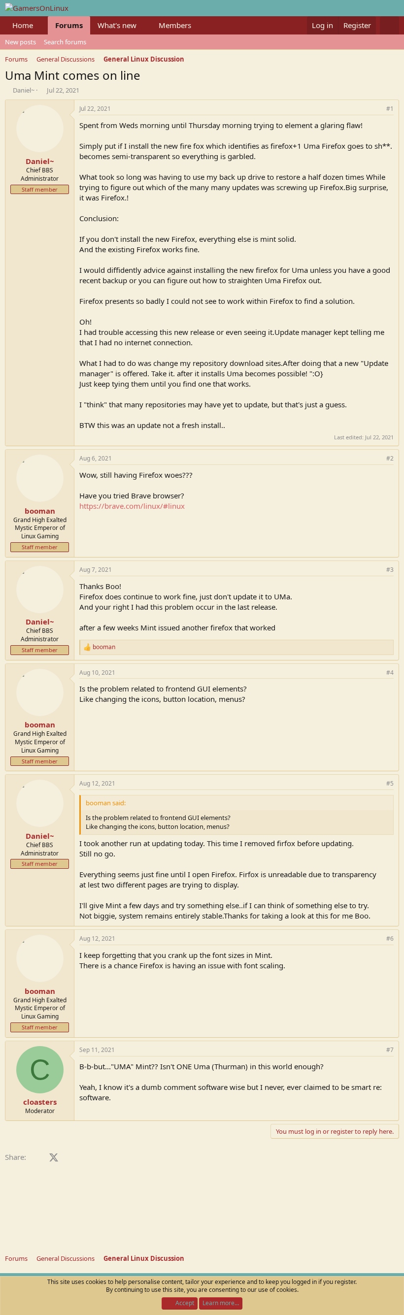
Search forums (65, 41)
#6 (390, 938)
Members (175, 25)
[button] (41, 25)
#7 (390, 1050)
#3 (390, 569)
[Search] (389, 25)
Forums (69, 25)
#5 (390, 783)
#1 (390, 108)
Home (22, 25)
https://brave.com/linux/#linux (132, 506)
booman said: (106, 802)
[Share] (376, 109)
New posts (20, 41)
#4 (390, 672)
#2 (390, 458)
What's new (117, 25)
